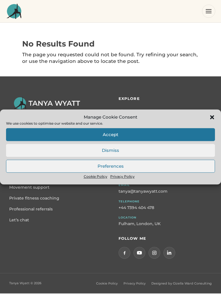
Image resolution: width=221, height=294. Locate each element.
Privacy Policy (122, 177)
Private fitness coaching (34, 198)
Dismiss (110, 150)
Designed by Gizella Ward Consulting (181, 283)
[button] (212, 117)
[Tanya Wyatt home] (14, 11)
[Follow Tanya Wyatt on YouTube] (139, 253)
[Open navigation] (208, 11)
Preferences (111, 166)
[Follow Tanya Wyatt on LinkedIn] (169, 253)
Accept (110, 134)
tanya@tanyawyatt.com (143, 191)
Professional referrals (31, 209)
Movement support (29, 187)
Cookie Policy (95, 177)
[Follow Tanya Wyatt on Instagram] (154, 253)
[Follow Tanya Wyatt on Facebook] (124, 253)
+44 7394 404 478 (136, 207)
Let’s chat (19, 220)
